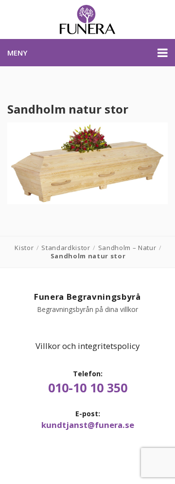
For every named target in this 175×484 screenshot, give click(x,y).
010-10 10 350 (87, 388)
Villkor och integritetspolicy (87, 345)
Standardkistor (65, 247)
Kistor (24, 247)
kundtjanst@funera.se (87, 425)
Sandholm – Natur (127, 247)
